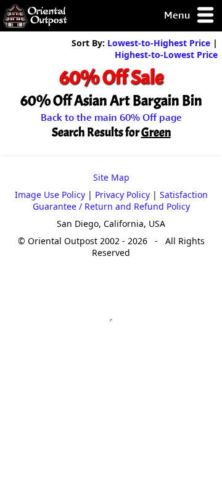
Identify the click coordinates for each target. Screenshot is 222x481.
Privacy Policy (122, 194)
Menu (178, 15)
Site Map (111, 177)
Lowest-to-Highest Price (158, 43)
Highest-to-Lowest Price (166, 54)
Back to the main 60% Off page (111, 117)
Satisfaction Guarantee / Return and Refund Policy (120, 200)
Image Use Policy (50, 194)
